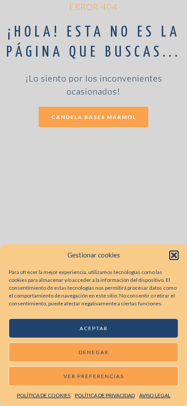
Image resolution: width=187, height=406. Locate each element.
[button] (174, 255)
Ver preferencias (93, 376)
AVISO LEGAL (154, 395)
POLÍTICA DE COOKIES (43, 395)
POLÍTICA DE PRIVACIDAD (105, 395)
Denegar (94, 352)
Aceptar (94, 328)
